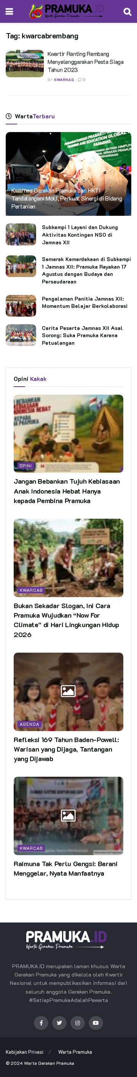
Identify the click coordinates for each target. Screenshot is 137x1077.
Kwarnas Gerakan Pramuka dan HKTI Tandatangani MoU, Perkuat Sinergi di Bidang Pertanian (66, 198)
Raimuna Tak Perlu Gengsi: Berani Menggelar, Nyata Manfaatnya (65, 868)
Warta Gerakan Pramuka (49, 1063)
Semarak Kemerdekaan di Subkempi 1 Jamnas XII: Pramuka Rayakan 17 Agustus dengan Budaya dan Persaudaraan (86, 270)
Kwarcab (31, 590)
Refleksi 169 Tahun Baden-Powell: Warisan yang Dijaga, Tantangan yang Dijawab (66, 749)
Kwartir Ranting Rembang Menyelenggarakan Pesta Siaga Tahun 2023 (86, 61)
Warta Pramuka (75, 1051)
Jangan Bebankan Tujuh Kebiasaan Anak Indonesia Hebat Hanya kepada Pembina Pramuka (67, 490)
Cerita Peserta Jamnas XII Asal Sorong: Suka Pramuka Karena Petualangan (82, 335)
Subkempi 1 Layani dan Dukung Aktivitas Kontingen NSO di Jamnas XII (80, 234)
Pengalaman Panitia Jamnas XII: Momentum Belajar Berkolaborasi (84, 302)
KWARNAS (64, 79)
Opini (26, 465)
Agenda (29, 724)
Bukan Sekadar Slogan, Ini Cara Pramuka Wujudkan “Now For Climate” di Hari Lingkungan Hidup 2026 (66, 620)
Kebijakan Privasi (24, 1051)
